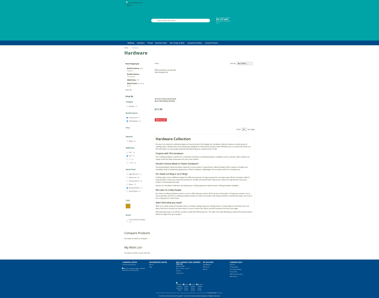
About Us (232, 264)
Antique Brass (136, 181)
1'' (132, 159)
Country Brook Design (137, 220)
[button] (168, 120)
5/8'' (132, 152)
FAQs (150, 267)
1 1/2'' (133, 163)
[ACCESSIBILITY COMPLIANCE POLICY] (135, 270)
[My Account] (237, 19)
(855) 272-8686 (180, 266)
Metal (133, 141)
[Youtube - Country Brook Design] (199, 290)
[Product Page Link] (166, 96)
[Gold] (128, 206)
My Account (206, 267)
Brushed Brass (136, 188)
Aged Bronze (135, 174)
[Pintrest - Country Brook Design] (186, 290)
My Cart (205, 269)
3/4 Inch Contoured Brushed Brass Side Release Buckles (165, 100)
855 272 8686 (222, 19)
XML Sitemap (233, 276)
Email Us (178, 271)
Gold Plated (135, 191)
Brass (133, 184)
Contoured (135, 117)
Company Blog (234, 267)
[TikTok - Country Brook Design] (193, 290)
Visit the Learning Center (129, 264)
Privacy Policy (233, 272)
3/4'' (132, 156)
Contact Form (179, 273)
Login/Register (207, 264)
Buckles (133, 106)
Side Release (135, 121)
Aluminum (135, 177)
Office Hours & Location (236, 274)
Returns (151, 264)
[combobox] (180, 20)
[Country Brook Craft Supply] (135, 20)
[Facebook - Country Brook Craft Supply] (179, 290)
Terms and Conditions (236, 269)
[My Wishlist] (243, 19)
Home (126, 48)
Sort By (232, 63)
